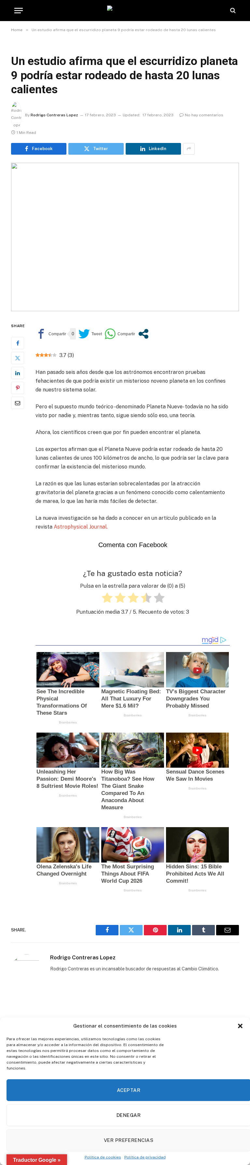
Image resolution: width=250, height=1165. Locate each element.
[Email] (17, 403)
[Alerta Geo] (125, 10)
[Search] (232, 10)
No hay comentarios (204, 115)
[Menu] (18, 10)
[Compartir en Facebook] (50, 333)
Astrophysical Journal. (81, 527)
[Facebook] (17, 343)
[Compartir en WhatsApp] (119, 333)
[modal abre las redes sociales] (143, 333)
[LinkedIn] (17, 373)
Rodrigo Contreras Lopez (54, 115)
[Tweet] (90, 333)
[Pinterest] (17, 388)
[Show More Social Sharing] (189, 149)
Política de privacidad (145, 1157)
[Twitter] (17, 358)
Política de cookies (103, 1157)
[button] (240, 1026)
